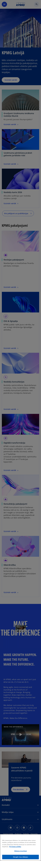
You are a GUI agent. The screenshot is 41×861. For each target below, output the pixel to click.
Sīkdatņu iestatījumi (20, 851)
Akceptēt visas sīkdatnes (20, 857)
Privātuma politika (15, 846)
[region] (20, 847)
